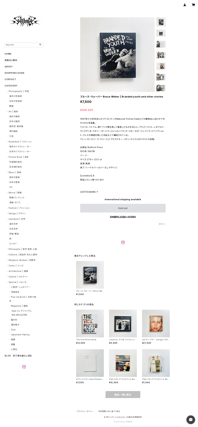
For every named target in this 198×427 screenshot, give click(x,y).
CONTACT (10, 79)
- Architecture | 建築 (17, 271)
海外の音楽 (14, 177)
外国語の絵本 (15, 162)
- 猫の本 (13, 320)
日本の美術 (14, 121)
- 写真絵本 (14, 292)
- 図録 (12, 339)
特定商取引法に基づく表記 (109, 411)
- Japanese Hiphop (19, 334)
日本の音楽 (14, 182)
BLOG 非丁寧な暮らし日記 (18, 355)
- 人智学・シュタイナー (19, 287)
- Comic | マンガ (15, 265)
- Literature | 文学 (16, 219)
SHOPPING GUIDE (14, 73)
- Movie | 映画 (14, 192)
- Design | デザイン (16, 213)
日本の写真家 (15, 101)
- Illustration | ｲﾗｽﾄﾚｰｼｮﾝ (19, 141)
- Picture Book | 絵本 (18, 157)
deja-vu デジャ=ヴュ (22, 311)
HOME (8, 54)
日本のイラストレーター (20, 151)
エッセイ (13, 243)
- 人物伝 (13, 349)
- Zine (12, 329)
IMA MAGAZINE (19, 315)
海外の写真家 (15, 96)
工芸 (11, 136)
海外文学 (13, 224)
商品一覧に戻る (123, 394)
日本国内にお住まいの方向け (123, 217)
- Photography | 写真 (18, 91)
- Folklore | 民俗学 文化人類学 (22, 254)
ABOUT (9, 66)
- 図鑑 (12, 344)
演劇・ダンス (15, 202)
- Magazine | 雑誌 (18, 306)
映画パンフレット (17, 197)
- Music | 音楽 (14, 172)
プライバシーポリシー (85, 411)
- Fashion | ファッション (18, 208)
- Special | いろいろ (17, 282)
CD (10, 187)
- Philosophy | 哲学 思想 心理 (22, 249)
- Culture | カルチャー (17, 276)
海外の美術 (14, 116)
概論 (11, 106)
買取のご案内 (11, 60)
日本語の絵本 (15, 167)
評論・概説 (14, 233)
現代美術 (13, 131)
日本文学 (13, 229)
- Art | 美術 (12, 111)
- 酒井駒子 (14, 324)
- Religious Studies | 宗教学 (21, 260)
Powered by (120, 422)
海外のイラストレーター (20, 146)
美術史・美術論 (16, 126)
